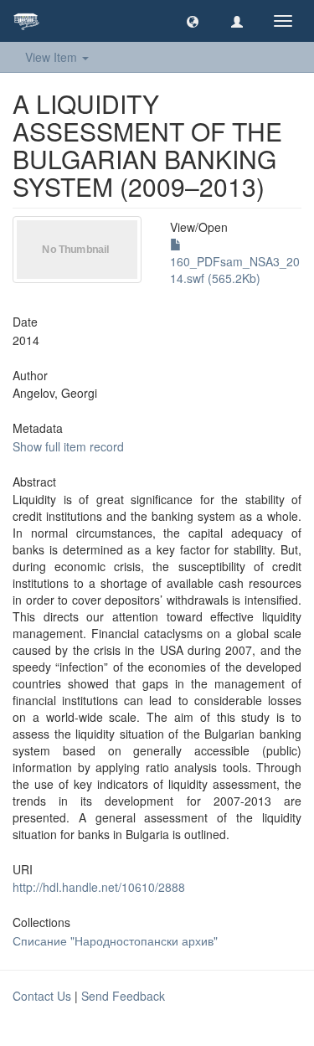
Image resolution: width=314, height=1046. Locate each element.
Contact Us (42, 995)
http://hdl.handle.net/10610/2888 (99, 887)
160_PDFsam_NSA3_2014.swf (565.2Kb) (235, 269)
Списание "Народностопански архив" (115, 940)
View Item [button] (52, 57)
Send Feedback (123, 995)
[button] (193, 21)
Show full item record (68, 446)
